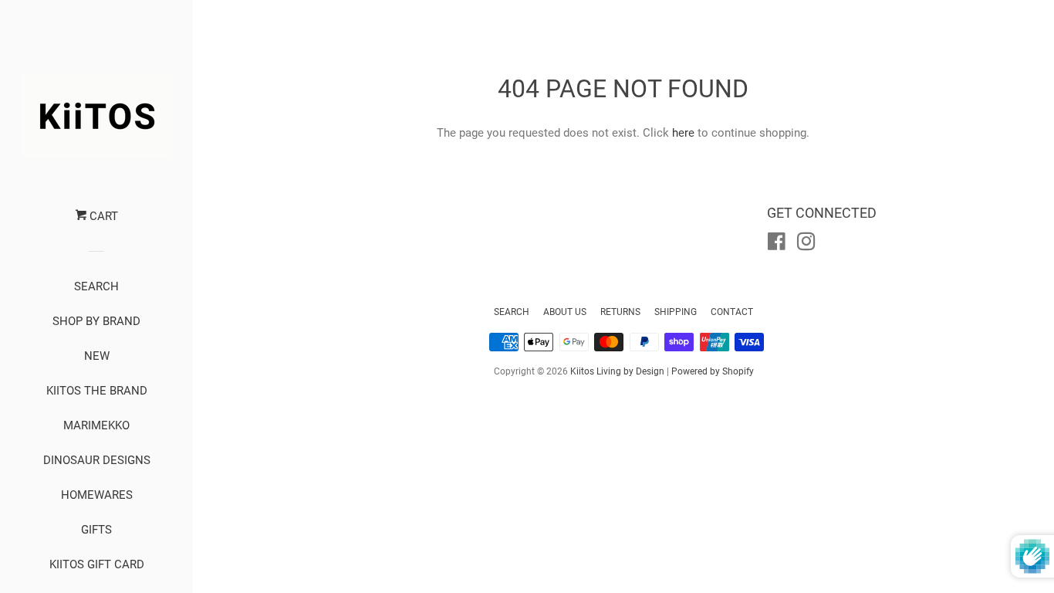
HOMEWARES (97, 495)
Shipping (675, 312)
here (683, 133)
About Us (564, 312)
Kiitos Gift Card (96, 564)
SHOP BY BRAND (96, 321)
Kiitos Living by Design (617, 371)
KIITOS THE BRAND (96, 391)
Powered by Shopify (712, 371)
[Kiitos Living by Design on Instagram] (806, 245)
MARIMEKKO (96, 425)
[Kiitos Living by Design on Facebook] (776, 245)
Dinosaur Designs (96, 460)
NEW (97, 356)
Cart (102, 216)
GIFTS (96, 530)
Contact (732, 312)
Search (511, 312)
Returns (620, 312)
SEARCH (96, 286)
